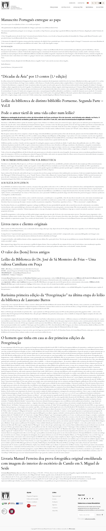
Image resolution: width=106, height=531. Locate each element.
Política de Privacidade (32, 499)
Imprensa (89, 7)
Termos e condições (32, 502)
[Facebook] (79, 498)
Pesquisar (54, 7)
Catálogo (29, 284)
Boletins (99, 7)
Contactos (81, 3)
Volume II (19, 275)
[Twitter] (84, 498)
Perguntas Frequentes (32, 496)
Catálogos (65, 7)
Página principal (56, 496)
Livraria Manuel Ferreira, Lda (10, 473)
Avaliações (77, 7)
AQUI (17, 287)
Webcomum (72, 529)
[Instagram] (82, 498)
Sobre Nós (72, 3)
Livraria (54, 499)
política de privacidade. (90, 519)
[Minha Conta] (103, 3)
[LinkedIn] (87, 498)
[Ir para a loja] (92, 3)
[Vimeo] (92, 498)
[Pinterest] (90, 498)
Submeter (98, 514)
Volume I (13, 275)
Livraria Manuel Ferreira (20, 273)
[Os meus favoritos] (95, 3)
